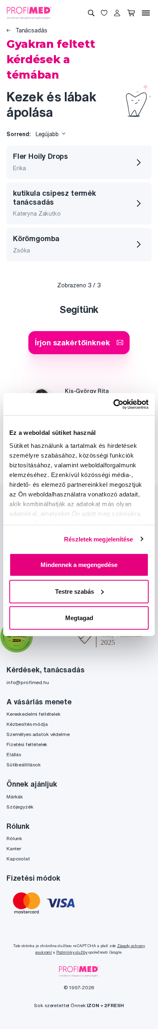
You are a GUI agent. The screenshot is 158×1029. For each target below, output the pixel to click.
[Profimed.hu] (29, 12)
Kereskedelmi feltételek (33, 714)
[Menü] (146, 13)
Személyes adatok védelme (38, 734)
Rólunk (14, 838)
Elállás (13, 754)
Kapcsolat (18, 858)
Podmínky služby (72, 952)
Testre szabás (74, 591)
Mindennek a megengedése (79, 564)
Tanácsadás (30, 30)
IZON (93, 1005)
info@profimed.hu (27, 682)
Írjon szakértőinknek (72, 342)
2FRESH (114, 1005)
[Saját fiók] (117, 12)
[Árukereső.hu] (55, 637)
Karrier (13, 848)
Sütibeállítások (23, 764)
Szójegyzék (20, 806)
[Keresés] (91, 12)
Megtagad (79, 617)
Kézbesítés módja (27, 724)
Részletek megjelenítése (98, 538)
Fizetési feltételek (26, 744)
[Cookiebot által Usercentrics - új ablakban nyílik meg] (114, 404)
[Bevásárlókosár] (131, 13)
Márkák (14, 796)
